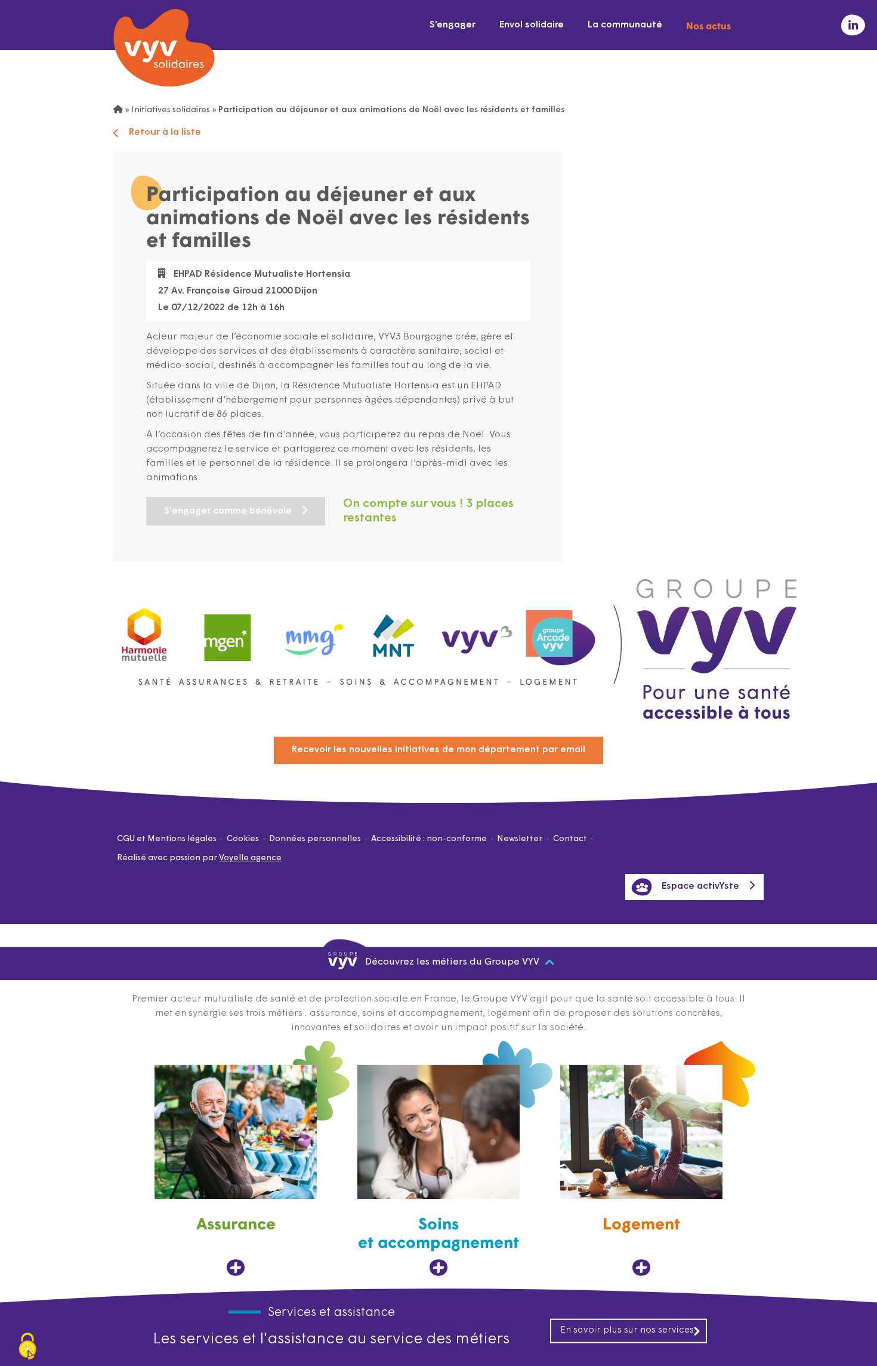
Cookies (243, 839)
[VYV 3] (477, 631)
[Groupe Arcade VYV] (561, 632)
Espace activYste (700, 886)
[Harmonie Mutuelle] (144, 632)
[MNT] (394, 632)
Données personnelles (315, 839)
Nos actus (708, 25)
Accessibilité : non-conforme (429, 839)
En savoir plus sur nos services (627, 1329)
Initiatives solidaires (170, 110)
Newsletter (519, 839)
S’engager (452, 25)
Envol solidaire (531, 25)
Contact (570, 839)
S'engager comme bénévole (228, 511)
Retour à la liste (165, 132)
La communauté (625, 25)
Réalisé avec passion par (199, 858)
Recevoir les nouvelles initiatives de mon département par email (438, 750)
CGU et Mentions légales (167, 839)
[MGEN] (228, 632)
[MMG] (311, 632)
